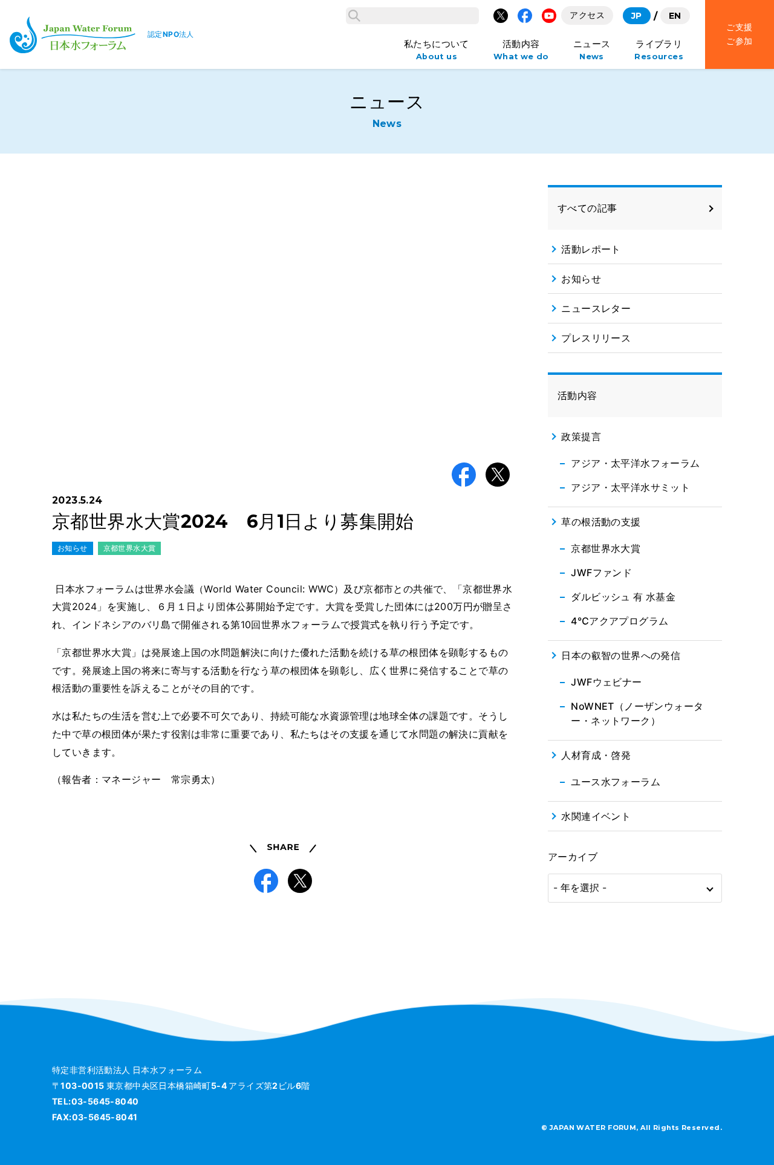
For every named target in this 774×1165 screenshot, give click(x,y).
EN (675, 15)
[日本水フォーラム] (72, 34)
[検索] (354, 15)
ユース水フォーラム (615, 782)
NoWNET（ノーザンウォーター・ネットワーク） (637, 713)
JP (636, 15)
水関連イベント (596, 816)
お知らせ (72, 548)
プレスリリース (596, 338)
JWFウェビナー (606, 682)
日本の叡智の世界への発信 (620, 655)
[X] (500, 15)
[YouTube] (549, 15)
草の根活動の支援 (600, 522)
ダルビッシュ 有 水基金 (623, 597)
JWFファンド (601, 572)
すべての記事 (587, 208)
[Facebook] (525, 15)
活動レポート (590, 249)
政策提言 (581, 436)
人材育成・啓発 (596, 755)
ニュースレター (596, 308)
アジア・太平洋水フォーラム (635, 463)
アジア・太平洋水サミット (630, 487)
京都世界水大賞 (129, 548)
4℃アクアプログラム (619, 621)
